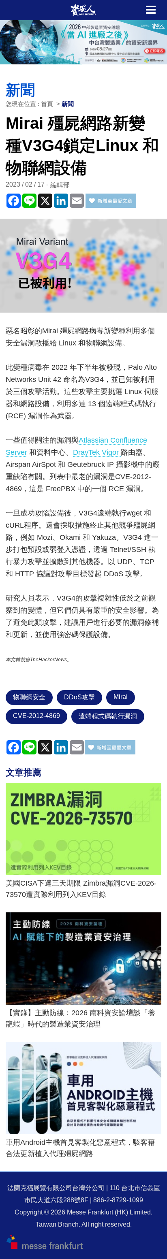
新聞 (68, 103)
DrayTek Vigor (97, 452)
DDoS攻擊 (79, 697)
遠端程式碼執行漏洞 (108, 716)
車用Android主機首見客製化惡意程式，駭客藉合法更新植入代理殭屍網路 (80, 1148)
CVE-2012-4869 (36, 715)
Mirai (120, 696)
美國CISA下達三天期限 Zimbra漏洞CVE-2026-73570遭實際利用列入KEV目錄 (81, 889)
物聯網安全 (29, 697)
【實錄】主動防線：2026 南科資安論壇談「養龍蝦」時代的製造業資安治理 (80, 1018)
